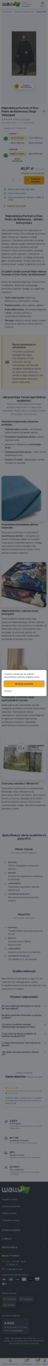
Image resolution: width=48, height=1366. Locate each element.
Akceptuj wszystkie (24, 684)
